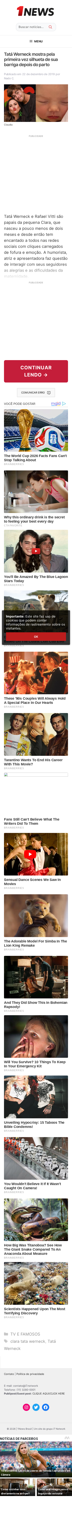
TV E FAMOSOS (25, 1334)
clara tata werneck (27, 1341)
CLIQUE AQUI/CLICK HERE (48, 1393)
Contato (9, 1374)
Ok (36, 636)
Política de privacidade (30, 1374)
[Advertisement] (36, 174)
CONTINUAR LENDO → (36, 371)
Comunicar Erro (33, 392)
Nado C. (9, 78)
